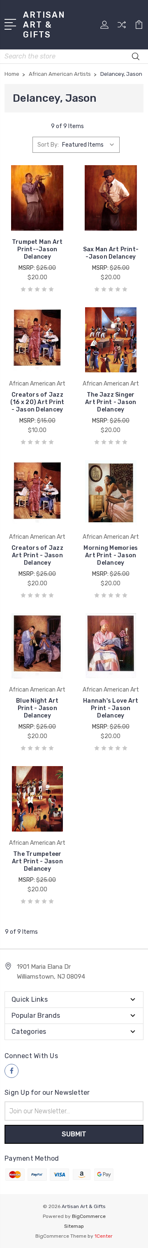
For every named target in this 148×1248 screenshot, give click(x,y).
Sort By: (48, 144)
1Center (104, 1236)
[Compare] (121, 27)
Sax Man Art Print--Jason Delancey (111, 253)
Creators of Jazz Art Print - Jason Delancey (37, 555)
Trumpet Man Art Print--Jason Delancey (37, 249)
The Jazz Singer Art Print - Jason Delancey (110, 402)
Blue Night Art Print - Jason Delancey (37, 708)
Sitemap (74, 1226)
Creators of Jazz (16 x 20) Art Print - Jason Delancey (37, 402)
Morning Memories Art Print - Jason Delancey (110, 555)
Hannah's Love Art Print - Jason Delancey (110, 708)
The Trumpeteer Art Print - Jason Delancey (37, 861)
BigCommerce (89, 1216)
